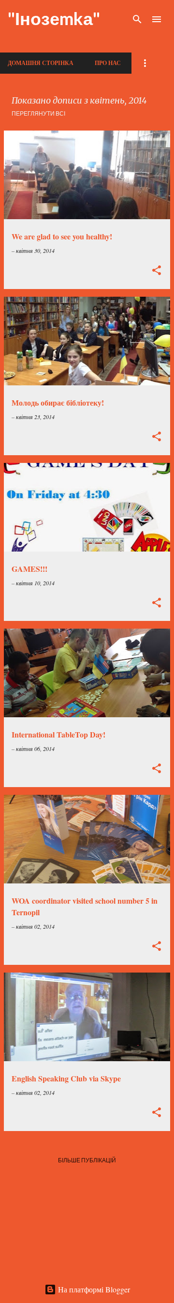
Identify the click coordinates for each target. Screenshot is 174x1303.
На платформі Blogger (93, 1289)
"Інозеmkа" (54, 18)
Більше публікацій (87, 1160)
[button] (156, 270)
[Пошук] (137, 19)
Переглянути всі (38, 113)
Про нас (108, 63)
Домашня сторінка (40, 63)
